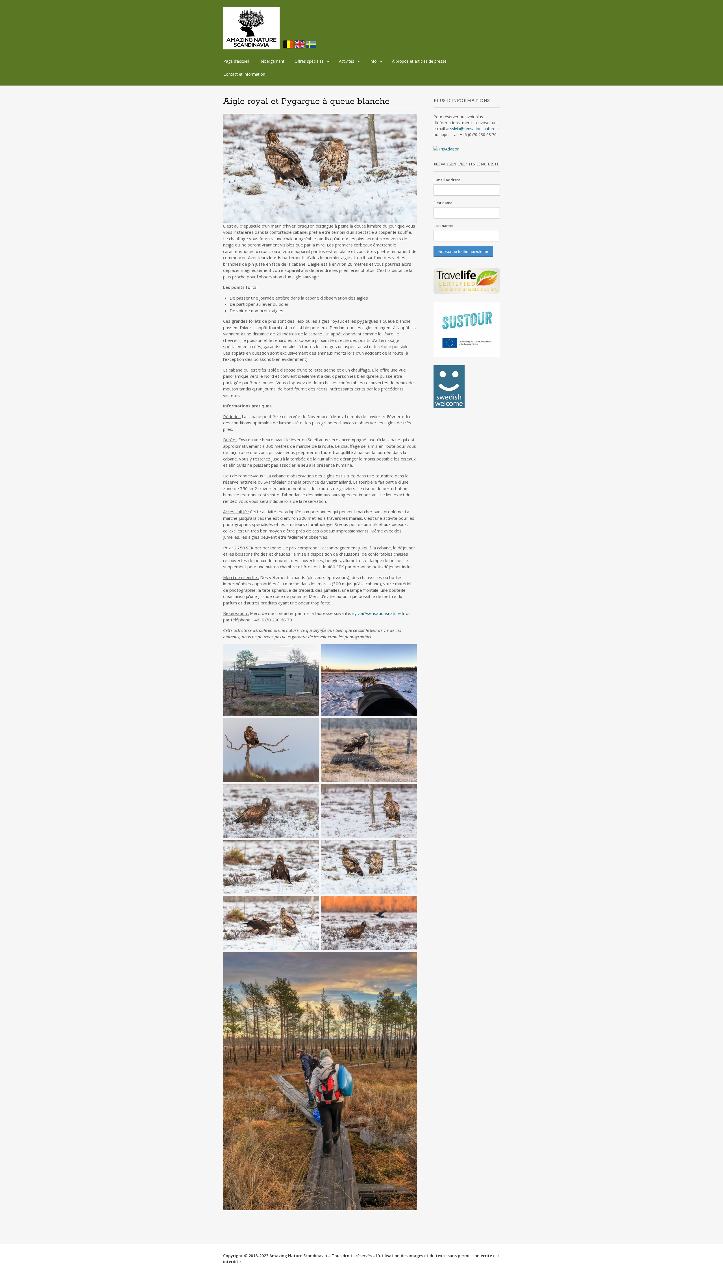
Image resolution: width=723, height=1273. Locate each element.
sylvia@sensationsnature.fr (378, 613)
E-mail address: (447, 179)
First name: (443, 202)
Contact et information (244, 74)
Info (373, 61)
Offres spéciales (309, 61)
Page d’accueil (236, 61)
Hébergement (271, 61)
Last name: (443, 225)
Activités (346, 61)
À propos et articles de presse (419, 61)
